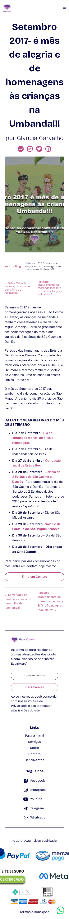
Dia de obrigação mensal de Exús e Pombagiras (32, 438)
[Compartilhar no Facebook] (48, 149)
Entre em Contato (34, 577)
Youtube (36, 799)
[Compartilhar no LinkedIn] (30, 149)
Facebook (37, 780)
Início (8, 266)
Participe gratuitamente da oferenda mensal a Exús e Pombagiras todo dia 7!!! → (50, 288)
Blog (18, 266)
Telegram (37, 808)
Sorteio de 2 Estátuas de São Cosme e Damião (36, 477)
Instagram (38, 790)
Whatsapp (37, 817)
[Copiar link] (21, 149)
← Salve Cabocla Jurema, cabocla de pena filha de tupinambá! (17, 288)
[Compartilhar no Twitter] (39, 149)
